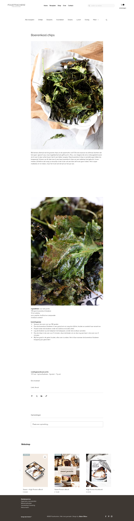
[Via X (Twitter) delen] (37, 396)
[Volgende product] (114, 470)
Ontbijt (40, 20)
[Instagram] (112, 516)
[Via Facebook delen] (32, 396)
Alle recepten (29, 20)
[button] (123, 4)
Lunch (79, 20)
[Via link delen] (46, 396)
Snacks (70, 20)
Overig (87, 20)
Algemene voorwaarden (28, 501)
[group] (67, 473)
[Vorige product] (20, 470)
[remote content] (67, 181)
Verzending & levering (28, 505)
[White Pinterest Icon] (109, 516)
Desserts (49, 20)
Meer (95, 20)
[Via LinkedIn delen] (41, 396)
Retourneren (25, 507)
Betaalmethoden (26, 503)
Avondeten (60, 20)
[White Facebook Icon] (106, 516)
